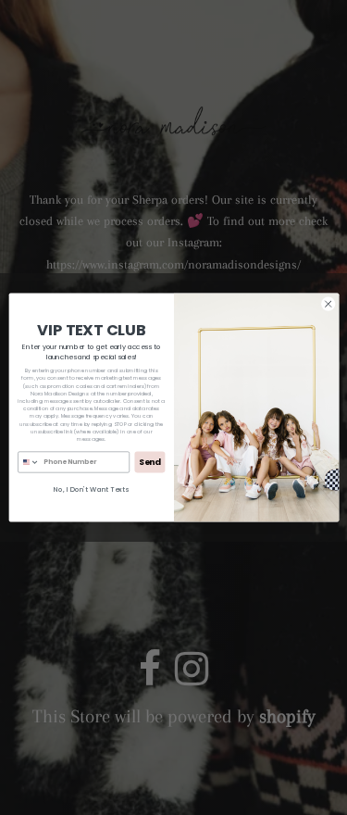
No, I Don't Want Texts (91, 489)
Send (150, 462)
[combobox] (28, 462)
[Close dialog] (327, 303)
